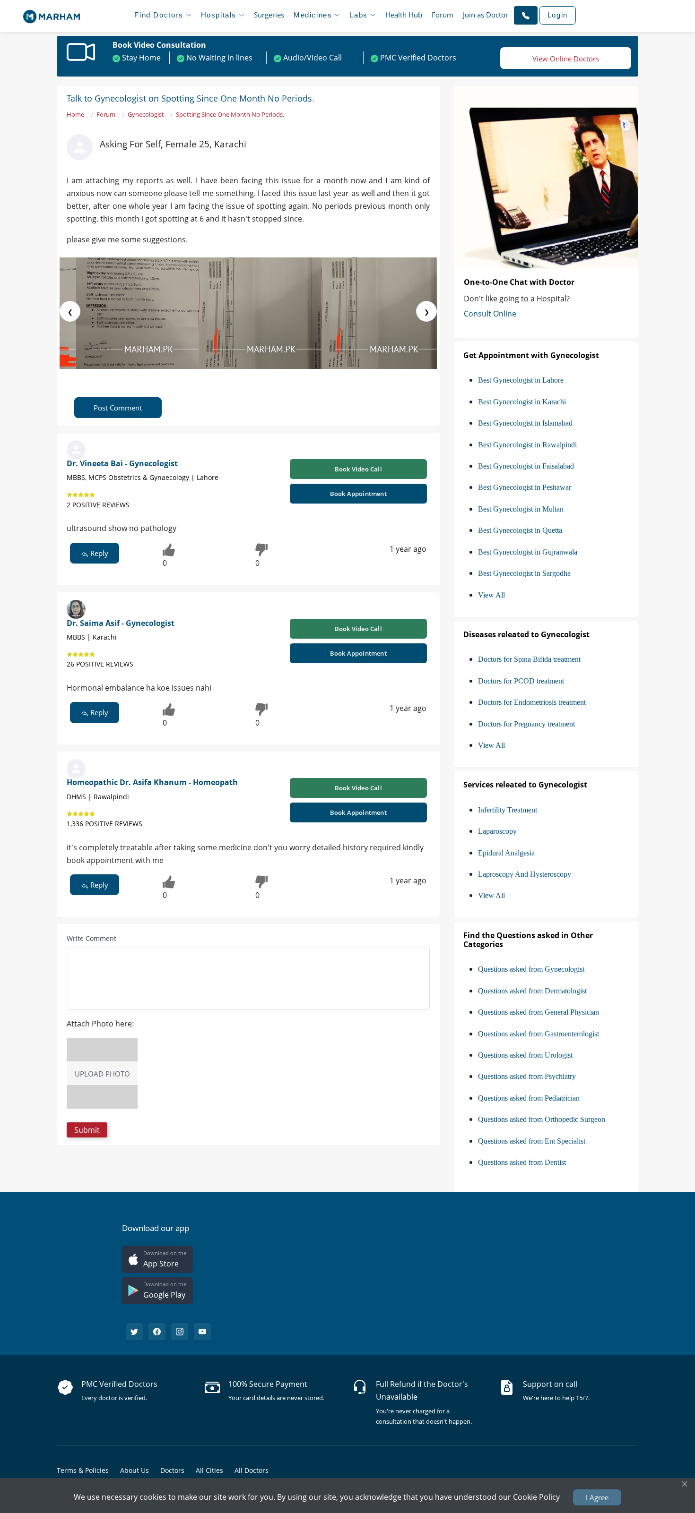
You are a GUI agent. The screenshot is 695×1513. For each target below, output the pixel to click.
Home (75, 114)
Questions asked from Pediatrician (529, 1098)
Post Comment (118, 407)
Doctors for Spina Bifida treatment (529, 659)
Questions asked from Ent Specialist (531, 1141)
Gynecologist (146, 114)
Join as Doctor (485, 14)
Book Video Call (358, 469)
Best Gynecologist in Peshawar (524, 487)
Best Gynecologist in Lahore (521, 380)
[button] (526, 15)
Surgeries (269, 14)
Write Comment (91, 938)
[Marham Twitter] (134, 1331)
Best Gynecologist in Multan (521, 509)
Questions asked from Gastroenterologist (538, 1034)
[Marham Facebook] (156, 1331)
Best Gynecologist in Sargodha (524, 573)
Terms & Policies (83, 1470)
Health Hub (403, 14)
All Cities (209, 1470)
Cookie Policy (536, 1496)
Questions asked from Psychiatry (527, 1076)
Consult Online (490, 313)
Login (557, 15)
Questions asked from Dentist (522, 1162)
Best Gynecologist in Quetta (520, 530)
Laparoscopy (497, 831)
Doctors (172, 1470)
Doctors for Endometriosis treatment (532, 702)
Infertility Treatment (507, 810)
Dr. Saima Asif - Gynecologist (120, 623)
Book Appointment (358, 493)
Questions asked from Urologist (525, 1055)
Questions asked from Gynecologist (531, 969)
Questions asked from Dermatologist (532, 991)
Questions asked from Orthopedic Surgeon (541, 1119)
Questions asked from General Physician (538, 1012)
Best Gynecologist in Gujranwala (527, 552)
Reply (98, 553)
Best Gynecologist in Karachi (522, 402)
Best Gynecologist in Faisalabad (526, 466)
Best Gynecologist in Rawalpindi (527, 445)
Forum (442, 14)
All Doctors (252, 1470)
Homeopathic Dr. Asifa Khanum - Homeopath (152, 782)
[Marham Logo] (51, 14)
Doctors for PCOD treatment (521, 681)
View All (491, 595)
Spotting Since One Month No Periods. (230, 114)
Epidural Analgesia (506, 853)
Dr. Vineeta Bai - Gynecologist (122, 463)
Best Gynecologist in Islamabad (525, 423)
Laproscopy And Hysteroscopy (524, 874)
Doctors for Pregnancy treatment (526, 724)
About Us (134, 1470)
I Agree (597, 1497)
